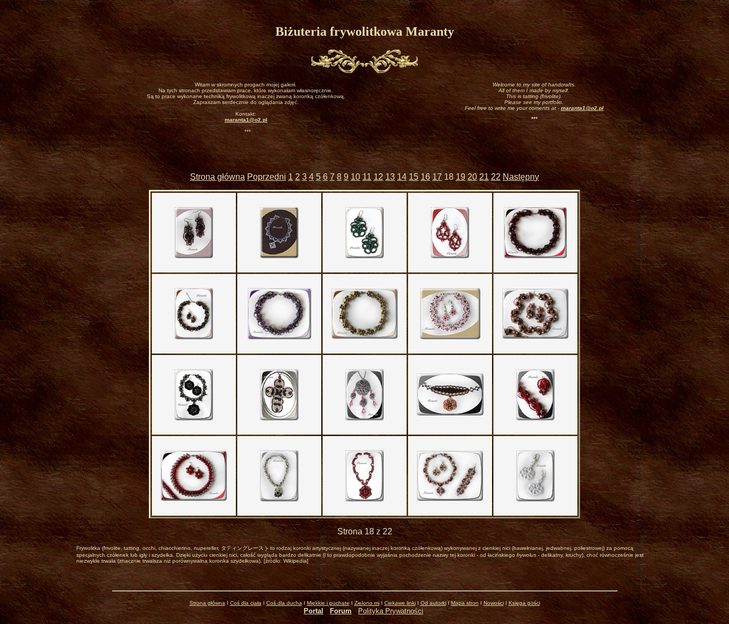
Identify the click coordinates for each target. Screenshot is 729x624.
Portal (313, 611)
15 (413, 176)
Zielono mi (366, 603)
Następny (521, 176)
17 (437, 176)
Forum (341, 611)
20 (472, 176)
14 (402, 176)
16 (425, 176)
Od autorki (433, 603)
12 (378, 176)
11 (366, 176)
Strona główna (217, 176)
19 (460, 176)
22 (496, 176)
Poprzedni (266, 176)
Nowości (494, 603)
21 (484, 176)
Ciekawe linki (400, 603)
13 (390, 176)
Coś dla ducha (284, 603)
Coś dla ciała (246, 603)
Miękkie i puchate (328, 603)
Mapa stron (465, 603)
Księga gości (524, 603)
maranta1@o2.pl (582, 108)
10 (355, 176)
